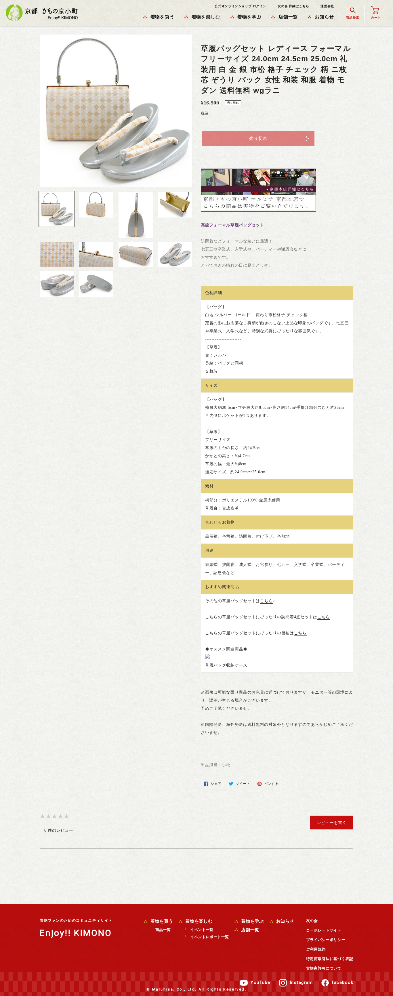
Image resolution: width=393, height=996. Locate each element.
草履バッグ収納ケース (226, 665)
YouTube (260, 982)
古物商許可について (324, 968)
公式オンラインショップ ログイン (240, 6)
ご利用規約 (316, 949)
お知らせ (284, 921)
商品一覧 (163, 930)
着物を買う (161, 921)
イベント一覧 (201, 930)
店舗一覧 (249, 930)
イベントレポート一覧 (209, 937)
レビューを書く (332, 822)
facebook (342, 982)
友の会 (312, 921)
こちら (266, 601)
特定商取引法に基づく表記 (329, 959)
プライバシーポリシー (326, 940)
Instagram (301, 982)
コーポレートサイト (324, 930)
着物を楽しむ (198, 921)
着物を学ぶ (252, 921)
